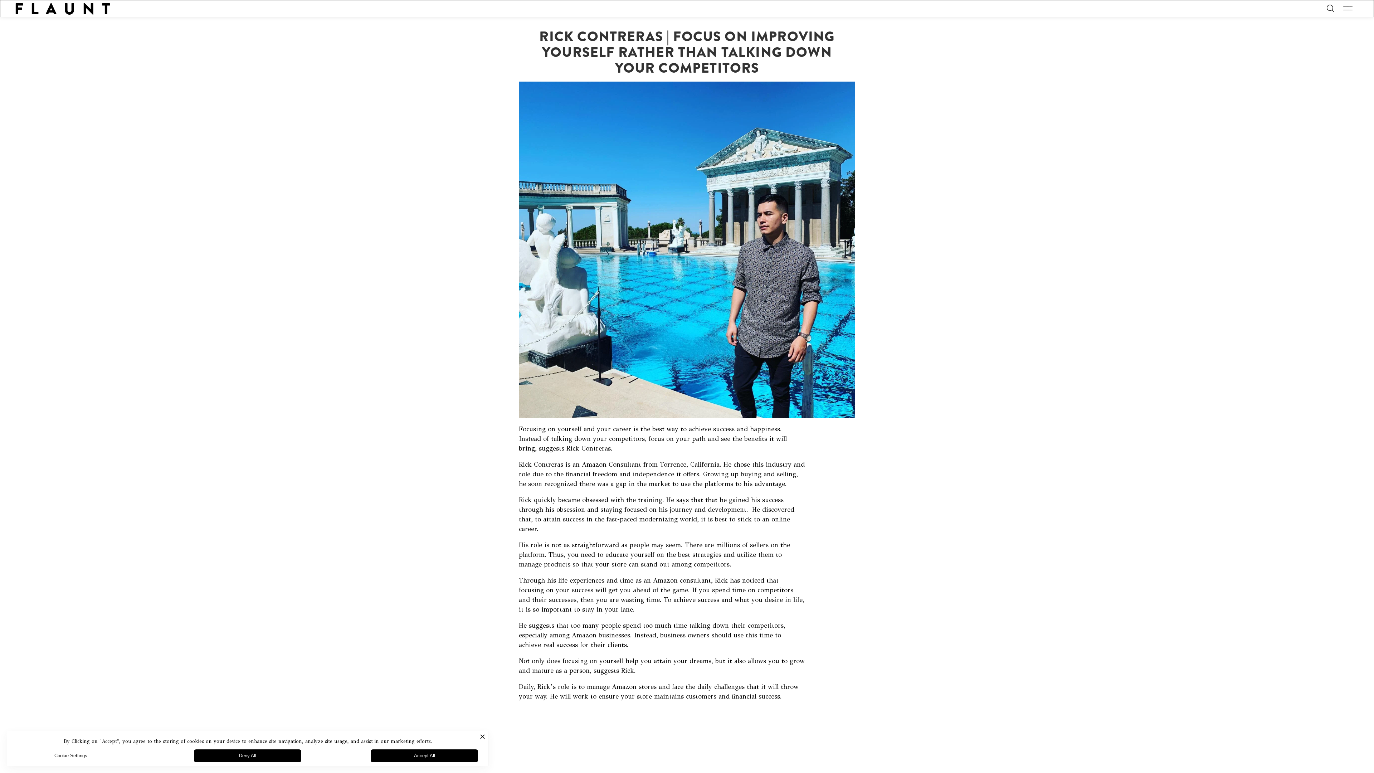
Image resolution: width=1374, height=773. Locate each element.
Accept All (424, 755)
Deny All (247, 755)
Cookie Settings (70, 755)
